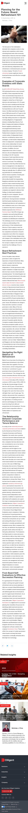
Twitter (6, 797)
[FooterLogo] (14, 760)
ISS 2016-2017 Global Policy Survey (14, 89)
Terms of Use (14, 804)
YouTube (2, 797)
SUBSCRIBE (6, 791)
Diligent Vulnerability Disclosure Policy (11, 809)
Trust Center (5, 811)
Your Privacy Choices (10, 806)
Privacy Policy (5, 804)
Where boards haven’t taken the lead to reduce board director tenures (13, 283)
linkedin (12, 645)
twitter (7, 645)
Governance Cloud (13, 629)
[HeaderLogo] (5, 3)
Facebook (13, 797)
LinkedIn (9, 797)
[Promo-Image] (14, 34)
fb (1, 645)
